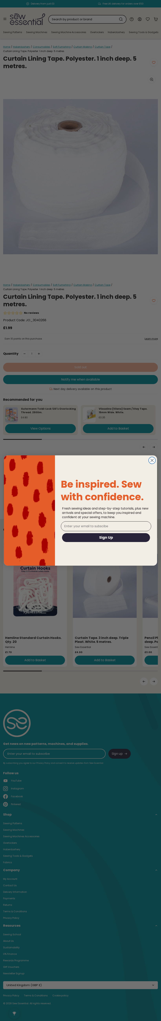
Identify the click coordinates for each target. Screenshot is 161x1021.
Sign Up (106, 537)
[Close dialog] (152, 460)
